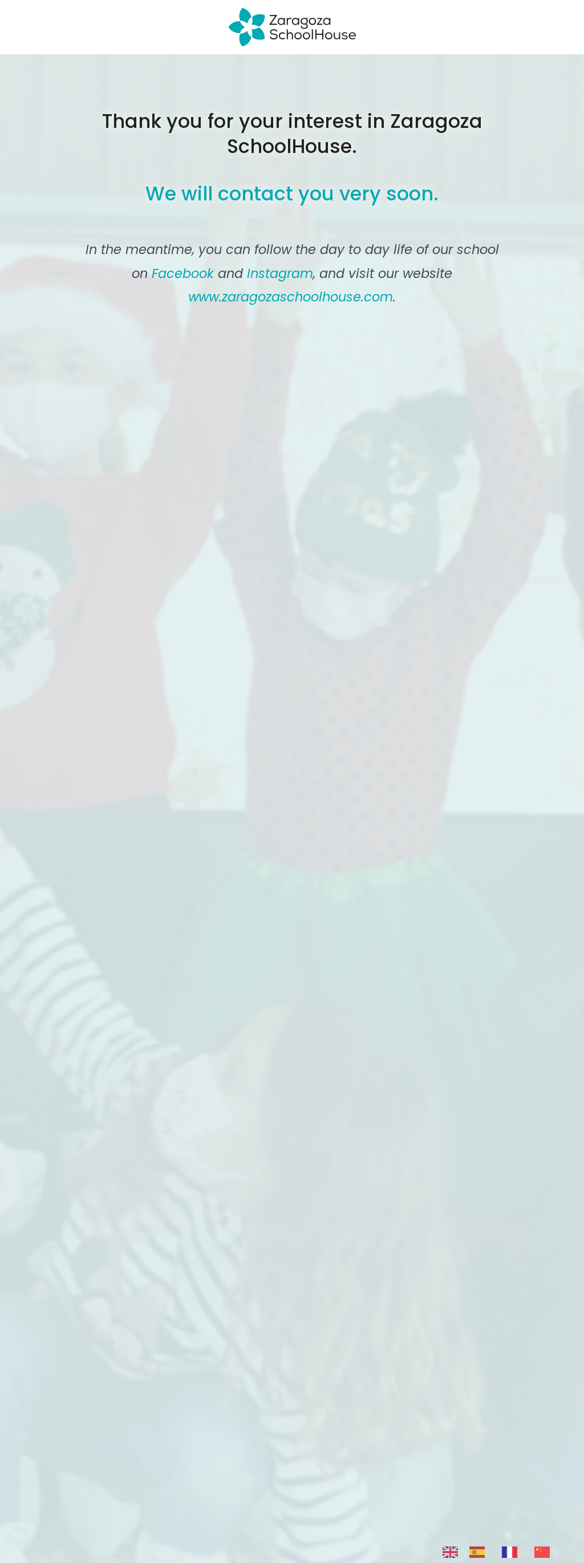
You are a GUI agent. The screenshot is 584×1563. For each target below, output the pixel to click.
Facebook (183, 273)
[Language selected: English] (502, 1551)
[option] (480, 1552)
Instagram (280, 273)
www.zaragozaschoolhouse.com (290, 297)
